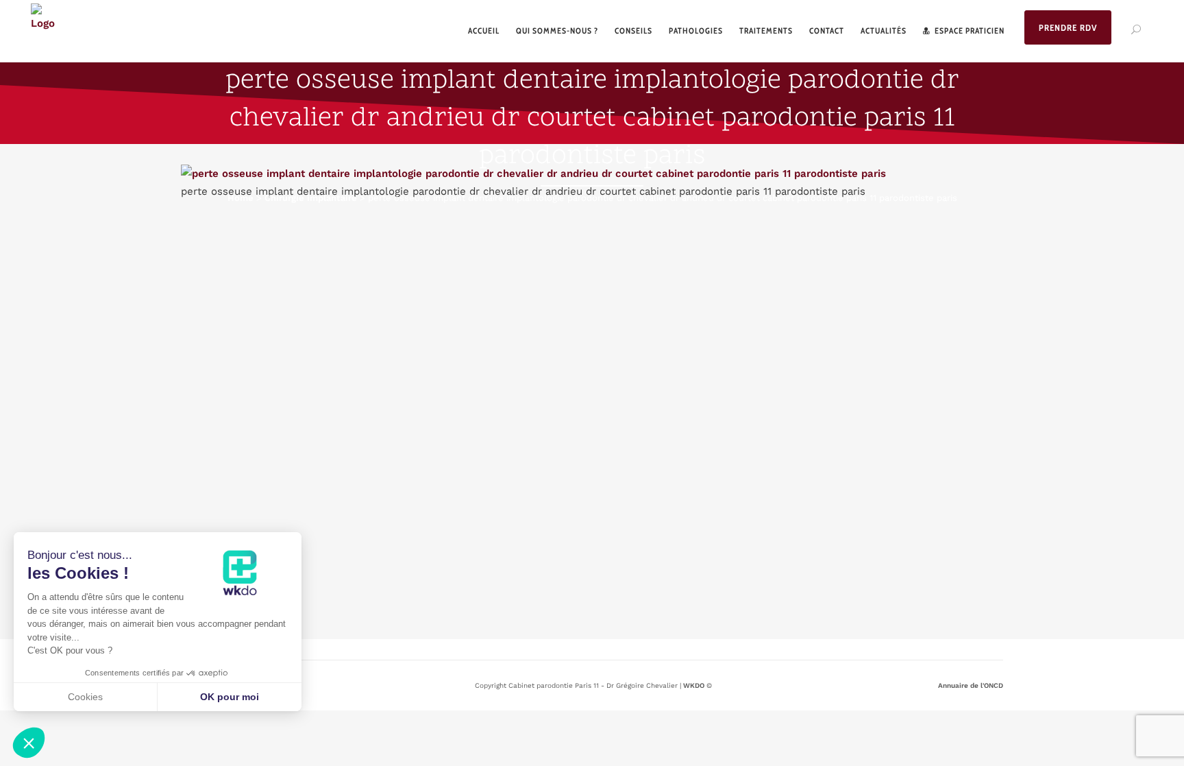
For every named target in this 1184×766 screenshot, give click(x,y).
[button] (28, 742)
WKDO (693, 685)
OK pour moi (229, 696)
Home (240, 198)
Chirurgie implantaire (310, 198)
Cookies (85, 696)
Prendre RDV (1068, 27)
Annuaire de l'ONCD (970, 685)
